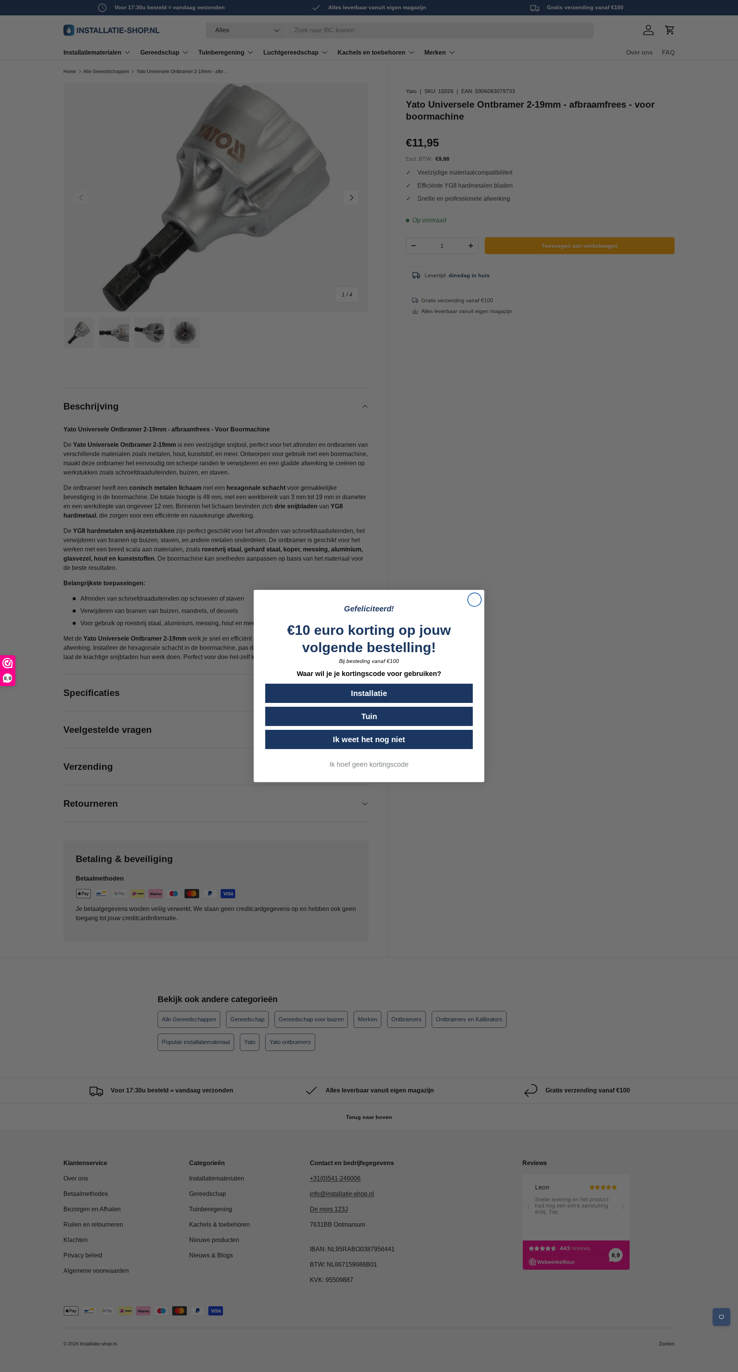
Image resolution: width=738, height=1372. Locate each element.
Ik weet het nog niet (369, 739)
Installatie (369, 693)
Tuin (369, 716)
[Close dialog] (474, 599)
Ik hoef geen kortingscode (369, 764)
